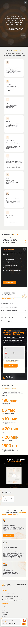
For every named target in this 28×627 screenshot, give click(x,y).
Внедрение (4, 610)
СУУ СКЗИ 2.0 (10, 140)
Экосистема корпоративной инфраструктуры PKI (8, 498)
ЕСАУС (8, 159)
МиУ (7, 65)
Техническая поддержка (9, 216)
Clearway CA (9, 84)
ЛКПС (7, 103)
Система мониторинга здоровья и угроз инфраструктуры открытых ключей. (12, 182)
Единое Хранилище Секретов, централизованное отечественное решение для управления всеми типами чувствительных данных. (14, 200)
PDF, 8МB (6, 500)
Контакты (4, 616)
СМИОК (8, 178)
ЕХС (7, 196)
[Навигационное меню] (25, 2)
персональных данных (11, 361)
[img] (7, 118)
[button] (9, 282)
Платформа (4, 606)
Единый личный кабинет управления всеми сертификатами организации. (11, 107)
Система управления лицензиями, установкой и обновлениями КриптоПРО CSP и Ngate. (13, 125)
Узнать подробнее (10, 222)
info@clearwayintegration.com (12, 596)
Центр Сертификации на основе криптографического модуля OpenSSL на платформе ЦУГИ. (13, 88)
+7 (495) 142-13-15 (9, 594)
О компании (4, 614)
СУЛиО (8, 122)
